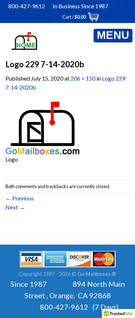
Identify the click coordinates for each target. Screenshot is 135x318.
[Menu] (113, 35)
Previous (19, 198)
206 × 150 (83, 78)
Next (15, 207)
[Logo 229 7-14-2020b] (42, 126)
